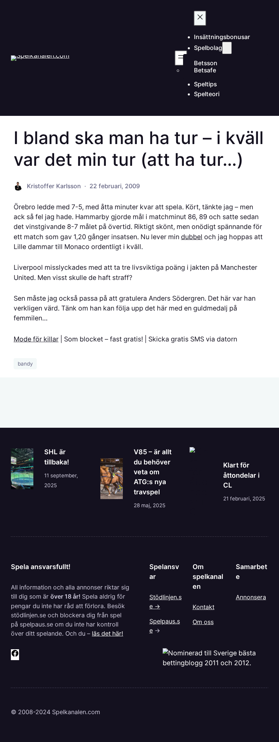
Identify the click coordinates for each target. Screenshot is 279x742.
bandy (25, 363)
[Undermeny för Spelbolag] (227, 48)
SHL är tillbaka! (56, 457)
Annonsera (251, 597)
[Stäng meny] (200, 18)
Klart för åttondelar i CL (241, 475)
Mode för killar (36, 339)
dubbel (191, 237)
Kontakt (203, 607)
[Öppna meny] (181, 58)
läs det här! (107, 633)
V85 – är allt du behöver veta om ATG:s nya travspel (152, 472)
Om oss (203, 621)
